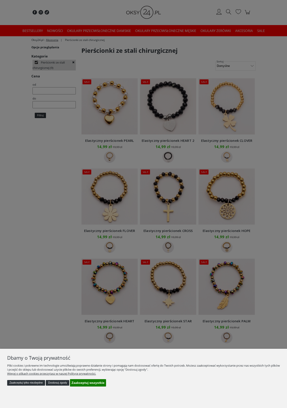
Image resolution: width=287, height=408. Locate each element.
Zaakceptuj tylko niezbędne (26, 382)
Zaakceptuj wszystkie (88, 383)
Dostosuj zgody (57, 382)
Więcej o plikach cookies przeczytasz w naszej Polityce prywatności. (51, 374)
